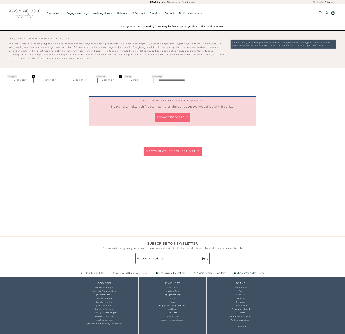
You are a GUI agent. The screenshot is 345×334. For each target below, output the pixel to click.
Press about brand (241, 309)
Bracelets (172, 313)
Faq (241, 291)
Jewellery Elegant (104, 298)
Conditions (241, 326)
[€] (158, 80)
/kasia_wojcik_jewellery (211, 272)
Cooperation (241, 305)
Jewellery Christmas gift (104, 313)
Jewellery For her (104, 302)
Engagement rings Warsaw (172, 305)
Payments (241, 295)
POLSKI (320, 2)
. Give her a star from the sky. (172, 2)
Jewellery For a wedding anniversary (104, 323)
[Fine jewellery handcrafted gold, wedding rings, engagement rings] (24, 13)
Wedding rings (101, 13)
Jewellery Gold (173, 291)
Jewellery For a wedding (104, 291)
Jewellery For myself (104, 316)
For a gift (139, 13)
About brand (241, 287)
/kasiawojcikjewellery (172, 272)
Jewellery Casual (104, 295)
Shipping (240, 298)
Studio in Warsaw (189, 13)
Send (204, 258)
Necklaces (172, 309)
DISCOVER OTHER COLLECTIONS (171, 151)
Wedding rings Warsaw (172, 320)
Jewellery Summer (104, 320)
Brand (154, 13)
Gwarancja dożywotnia (240, 316)
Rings (172, 302)
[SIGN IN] (327, 13)
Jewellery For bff (104, 305)
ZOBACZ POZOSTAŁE (172, 117)
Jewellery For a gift (104, 287)
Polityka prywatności (241, 320)
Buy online (53, 13)
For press (240, 302)
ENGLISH (331, 2)
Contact (169, 13)
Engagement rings (78, 13)
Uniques (122, 13)
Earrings (173, 298)
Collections (172, 287)
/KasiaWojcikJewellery (250, 272)
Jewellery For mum (104, 309)
